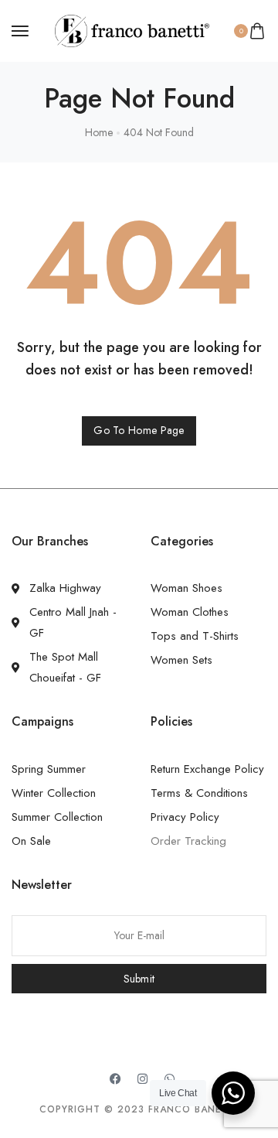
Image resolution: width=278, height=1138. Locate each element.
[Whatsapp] (169, 1078)
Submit (139, 978)
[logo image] (132, 29)
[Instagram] (142, 1078)
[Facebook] (115, 1078)
